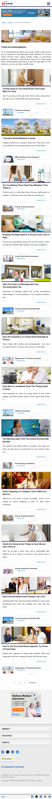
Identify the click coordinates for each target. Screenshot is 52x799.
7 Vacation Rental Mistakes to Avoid (19, 138)
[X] (8, 753)
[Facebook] (3, 753)
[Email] (18, 753)
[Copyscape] (12, 767)
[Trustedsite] (8, 762)
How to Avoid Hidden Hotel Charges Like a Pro (24, 597)
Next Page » (33, 683)
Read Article (42, 104)
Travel (10, 22)
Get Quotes (20, 112)
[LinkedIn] (13, 753)
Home (4, 22)
